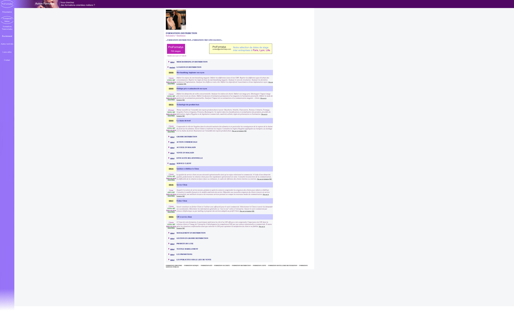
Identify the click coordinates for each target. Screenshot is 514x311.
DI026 (171, 169)
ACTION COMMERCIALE (187, 142)
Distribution (181, 35)
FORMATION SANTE (260, 265)
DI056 (171, 105)
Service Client (182, 185)
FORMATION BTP (206, 265)
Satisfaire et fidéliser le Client (188, 169)
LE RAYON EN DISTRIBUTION (189, 67)
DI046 (171, 185)
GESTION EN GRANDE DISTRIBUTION (192, 238)
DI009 (171, 89)
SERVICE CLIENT (184, 163)
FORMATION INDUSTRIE (174, 265)
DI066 (171, 217)
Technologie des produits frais (188, 105)
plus (172, 62)
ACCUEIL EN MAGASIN (186, 147)
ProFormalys (170, 35)
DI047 (171, 201)
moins (172, 67)
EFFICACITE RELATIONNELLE (190, 158)
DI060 (171, 121)
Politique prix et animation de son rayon (192, 89)
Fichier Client (182, 201)
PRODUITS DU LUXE (185, 244)
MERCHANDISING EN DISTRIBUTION (192, 62)
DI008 (171, 73)
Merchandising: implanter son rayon (190, 73)
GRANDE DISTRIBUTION (187, 137)
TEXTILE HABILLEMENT (187, 249)
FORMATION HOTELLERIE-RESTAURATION (283, 265)
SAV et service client (184, 217)
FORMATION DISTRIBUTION (241, 265)
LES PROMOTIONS (184, 254)
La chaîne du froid (183, 121)
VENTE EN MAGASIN (185, 153)
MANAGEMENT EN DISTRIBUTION (191, 233)
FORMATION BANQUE (191, 265)
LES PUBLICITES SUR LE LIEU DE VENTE (194, 260)
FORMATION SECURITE (222, 265)
